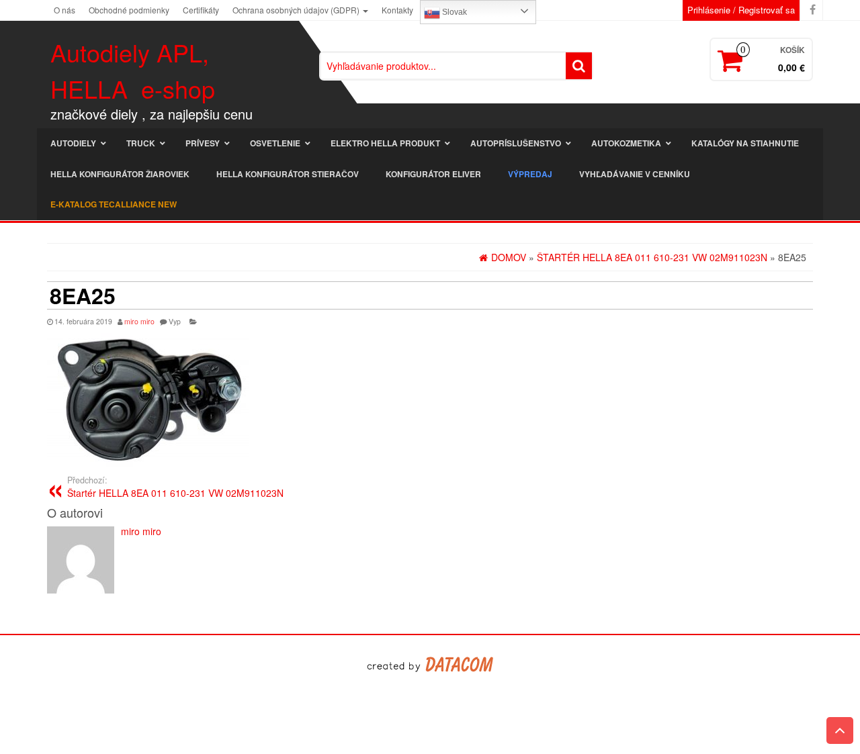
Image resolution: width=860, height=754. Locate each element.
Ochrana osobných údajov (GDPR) (296, 9)
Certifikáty (201, 9)
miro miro (139, 321)
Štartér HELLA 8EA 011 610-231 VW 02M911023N (175, 487)
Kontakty (397, 9)
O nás (64, 9)
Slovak (453, 12)
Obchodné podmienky (129, 9)
